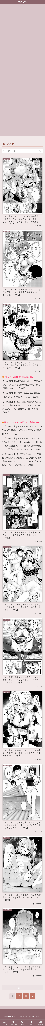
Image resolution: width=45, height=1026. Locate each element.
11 (26, 996)
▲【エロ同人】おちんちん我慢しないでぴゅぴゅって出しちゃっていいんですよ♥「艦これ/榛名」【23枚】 (22, 430)
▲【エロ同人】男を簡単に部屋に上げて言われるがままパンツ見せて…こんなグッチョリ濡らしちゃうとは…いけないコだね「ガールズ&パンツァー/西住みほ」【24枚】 (22, 459)
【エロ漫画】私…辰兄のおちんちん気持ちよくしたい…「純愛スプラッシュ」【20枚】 (22, 395)
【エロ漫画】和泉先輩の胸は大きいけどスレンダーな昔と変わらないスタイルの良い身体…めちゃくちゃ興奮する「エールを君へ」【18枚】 (22, 407)
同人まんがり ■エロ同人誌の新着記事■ (21, 422)
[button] (40, 150)
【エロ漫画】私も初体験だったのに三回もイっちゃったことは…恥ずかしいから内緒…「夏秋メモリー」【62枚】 (22, 385)
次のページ (22, 988)
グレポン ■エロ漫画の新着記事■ (18, 377)
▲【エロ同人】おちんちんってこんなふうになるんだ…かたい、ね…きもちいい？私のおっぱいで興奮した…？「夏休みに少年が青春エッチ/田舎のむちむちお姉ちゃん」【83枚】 (22, 443)
